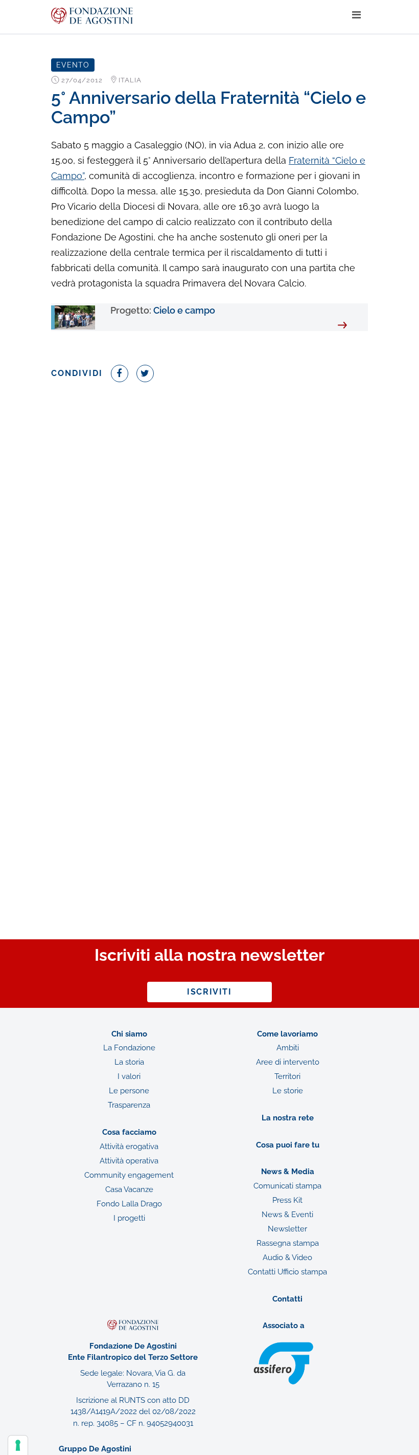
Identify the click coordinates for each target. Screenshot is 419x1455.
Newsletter (287, 1228)
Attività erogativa (129, 1146)
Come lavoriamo (287, 1034)
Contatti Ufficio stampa (287, 1271)
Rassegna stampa (288, 1243)
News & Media (287, 1171)
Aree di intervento (287, 1062)
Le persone (129, 1090)
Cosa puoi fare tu (287, 1145)
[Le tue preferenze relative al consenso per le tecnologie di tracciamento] (18, 1445)
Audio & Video (287, 1257)
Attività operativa (129, 1160)
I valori (129, 1076)
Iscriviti (209, 992)
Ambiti (287, 1047)
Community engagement (129, 1175)
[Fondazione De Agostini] (198, 16)
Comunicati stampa (287, 1186)
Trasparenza (129, 1105)
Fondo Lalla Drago (129, 1203)
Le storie (287, 1090)
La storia (129, 1062)
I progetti (129, 1218)
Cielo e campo (162, 310)
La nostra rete (288, 1117)
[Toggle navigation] (356, 15)
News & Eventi (287, 1214)
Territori (287, 1076)
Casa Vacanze (129, 1189)
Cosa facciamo (129, 1132)
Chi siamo (129, 1034)
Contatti (287, 1299)
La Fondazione (129, 1047)
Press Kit (287, 1200)
